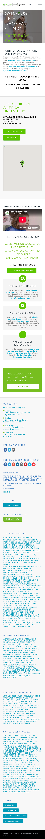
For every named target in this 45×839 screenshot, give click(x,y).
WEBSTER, (27, 721)
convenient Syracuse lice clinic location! (22, 352)
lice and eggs (23, 321)
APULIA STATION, (10, 735)
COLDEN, (35, 647)
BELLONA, (23, 737)
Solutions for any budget (22, 298)
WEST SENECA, (33, 674)
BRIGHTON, (35, 696)
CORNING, (35, 700)
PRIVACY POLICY (10, 473)
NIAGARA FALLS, (20, 664)
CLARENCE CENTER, (22, 647)
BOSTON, (16, 643)
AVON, (6, 696)
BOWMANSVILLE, (27, 643)
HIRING (6, 492)
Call (22, 264)
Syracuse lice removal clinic (15, 71)
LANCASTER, (33, 658)
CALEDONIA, (27, 698)
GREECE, (20, 704)
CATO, (6, 743)
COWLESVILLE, (16, 649)
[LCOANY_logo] (14, 4)
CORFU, (6, 649)
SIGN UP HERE (12, 519)
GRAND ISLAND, (32, 654)
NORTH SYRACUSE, (24, 770)
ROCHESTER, (9, 717)
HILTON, (18, 706)
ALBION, (14, 639)
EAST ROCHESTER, (11, 702)
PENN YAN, (15, 772)
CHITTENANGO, (18, 745)
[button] (22, 164)
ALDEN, (21, 639)
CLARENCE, (8, 647)
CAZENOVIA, (22, 743)
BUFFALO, (7, 645)
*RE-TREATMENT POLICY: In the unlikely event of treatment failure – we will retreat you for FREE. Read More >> (22, 478)
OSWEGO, (37, 770)
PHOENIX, (15, 774)
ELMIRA (23, 702)
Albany (8, 411)
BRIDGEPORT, (9, 741)
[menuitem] (38, 4)
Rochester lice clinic (22, 357)
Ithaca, (13, 757)
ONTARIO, (30, 713)
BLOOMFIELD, (23, 696)
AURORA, (31, 735)
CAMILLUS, (20, 741)
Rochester (9, 425)
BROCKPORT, (9, 698)
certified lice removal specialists (23, 67)
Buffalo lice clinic (24, 355)
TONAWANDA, (24, 672)
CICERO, (28, 745)
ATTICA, (17, 641)
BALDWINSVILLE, (10, 737)
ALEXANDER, (30, 639)
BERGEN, (13, 696)
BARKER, (25, 641)
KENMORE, (27, 656)
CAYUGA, (12, 743)
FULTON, (20, 753)
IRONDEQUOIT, (22, 708)
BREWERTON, (27, 739)
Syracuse (9, 432)
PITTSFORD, (27, 715)
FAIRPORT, (32, 702)
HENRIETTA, (9, 706)
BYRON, (18, 698)
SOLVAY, (25, 782)
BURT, (15, 645)
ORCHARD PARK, (28, 668)
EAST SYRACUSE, (34, 749)
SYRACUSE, (8, 786)
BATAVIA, (7, 643)
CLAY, (35, 745)
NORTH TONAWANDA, (24, 666)
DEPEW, (6, 651)
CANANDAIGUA (9, 700)
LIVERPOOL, (8, 761)
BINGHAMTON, (14, 739)
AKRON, (6, 639)
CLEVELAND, (8, 747)
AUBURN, (23, 735)
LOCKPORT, (19, 660)
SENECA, (37, 778)
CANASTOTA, (31, 741)
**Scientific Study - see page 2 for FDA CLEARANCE (22, 484)
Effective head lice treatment (21, 61)
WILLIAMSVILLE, (18, 676)
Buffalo (8, 418)
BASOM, (32, 641)
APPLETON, (8, 641)
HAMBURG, (8, 656)
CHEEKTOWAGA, (25, 645)
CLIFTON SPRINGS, (23, 747)
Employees (8, 489)
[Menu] (38, 4)
